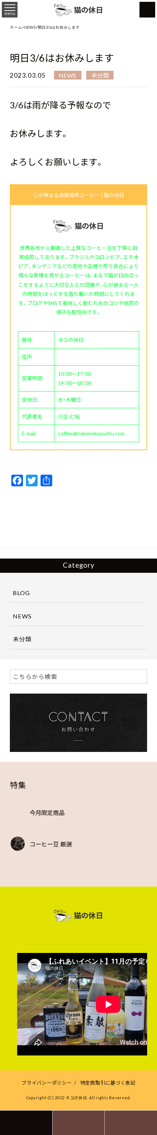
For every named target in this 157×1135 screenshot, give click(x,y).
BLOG (21, 592)
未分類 (100, 75)
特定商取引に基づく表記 (107, 1082)
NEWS (67, 75)
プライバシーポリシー (47, 1082)
